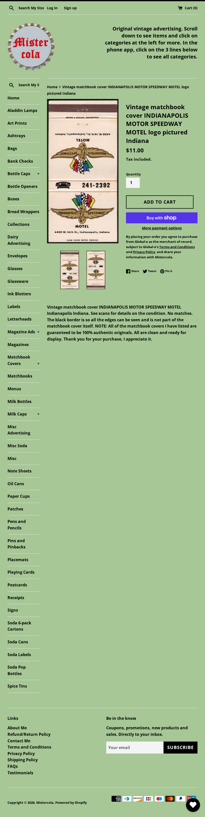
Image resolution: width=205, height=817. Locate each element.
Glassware (18, 281)
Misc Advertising (19, 430)
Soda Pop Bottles (17, 670)
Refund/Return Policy (29, 734)
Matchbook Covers (24, 360)
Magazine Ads (24, 332)
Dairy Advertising (19, 240)
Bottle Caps (24, 173)
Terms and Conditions (29, 747)
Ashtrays (16, 135)
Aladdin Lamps (22, 110)
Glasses (15, 268)
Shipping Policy (23, 760)
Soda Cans (18, 642)
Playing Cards (21, 572)
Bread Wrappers (23, 211)
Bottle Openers (23, 186)
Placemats (18, 559)
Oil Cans (16, 483)
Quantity (133, 174)
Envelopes (18, 256)
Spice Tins (17, 686)
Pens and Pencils (17, 525)
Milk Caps (24, 414)
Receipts (16, 597)
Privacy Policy (21, 753)
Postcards (17, 585)
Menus (14, 389)
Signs (13, 610)
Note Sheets (20, 471)
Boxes (13, 199)
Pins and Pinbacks (17, 544)
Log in (52, 7)
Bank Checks (20, 161)
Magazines (18, 344)
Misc (12, 458)
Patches (15, 509)
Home (13, 98)
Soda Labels (19, 654)
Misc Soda (17, 445)
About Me (17, 728)
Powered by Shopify (71, 802)
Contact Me (19, 741)
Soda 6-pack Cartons (19, 626)
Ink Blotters (19, 294)
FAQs (13, 766)
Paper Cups (19, 496)
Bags (12, 148)
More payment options (162, 228)
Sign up (70, 7)
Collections (19, 224)
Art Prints (17, 123)
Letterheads (20, 319)
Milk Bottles (20, 401)
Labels (14, 306)
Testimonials (20, 773)
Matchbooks (20, 376)
